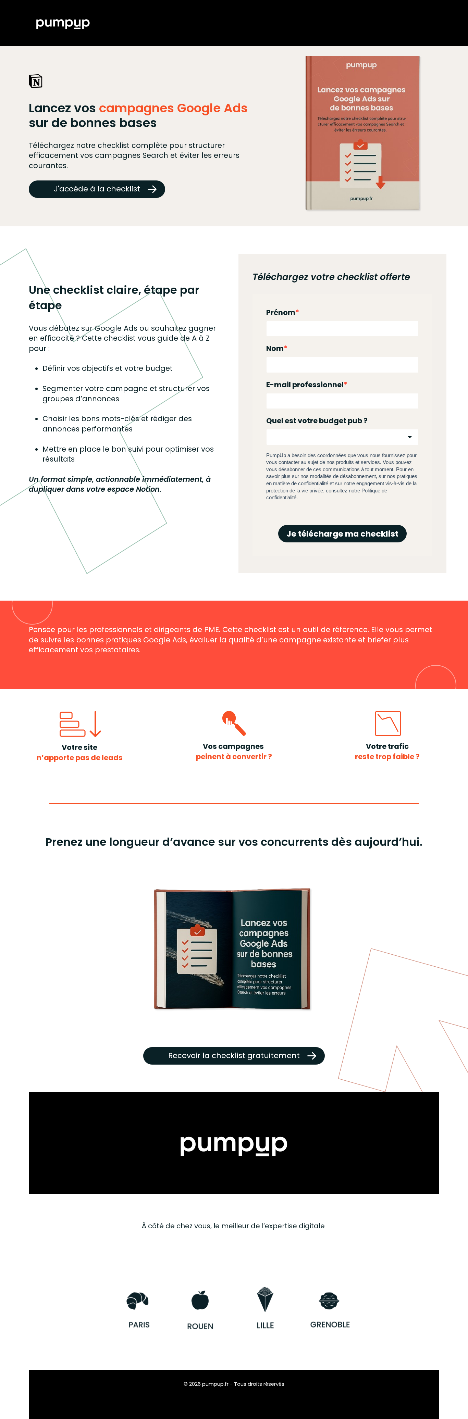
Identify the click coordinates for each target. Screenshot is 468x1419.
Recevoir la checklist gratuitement (234, 1055)
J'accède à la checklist (97, 189)
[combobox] (342, 437)
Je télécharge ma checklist (342, 533)
